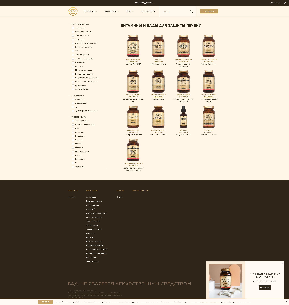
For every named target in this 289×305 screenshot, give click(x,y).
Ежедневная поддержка (96, 213)
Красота (89, 237)
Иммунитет (91, 233)
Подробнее (264, 288)
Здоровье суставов (94, 229)
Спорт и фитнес (92, 261)
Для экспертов (148, 11)
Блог (128, 11)
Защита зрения (92, 225)
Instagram (71, 197)
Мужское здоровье (94, 241)
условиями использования (211, 302)
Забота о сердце (93, 221)
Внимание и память (94, 201)
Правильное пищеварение (96, 253)
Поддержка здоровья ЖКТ (97, 249)
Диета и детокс (92, 205)
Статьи (119, 197)
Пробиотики (91, 257)
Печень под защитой (94, 245)
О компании (110, 11)
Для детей (90, 209)
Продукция (89, 11)
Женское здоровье (94, 217)
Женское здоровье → (144, 3)
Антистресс (91, 197)
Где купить (209, 11)
